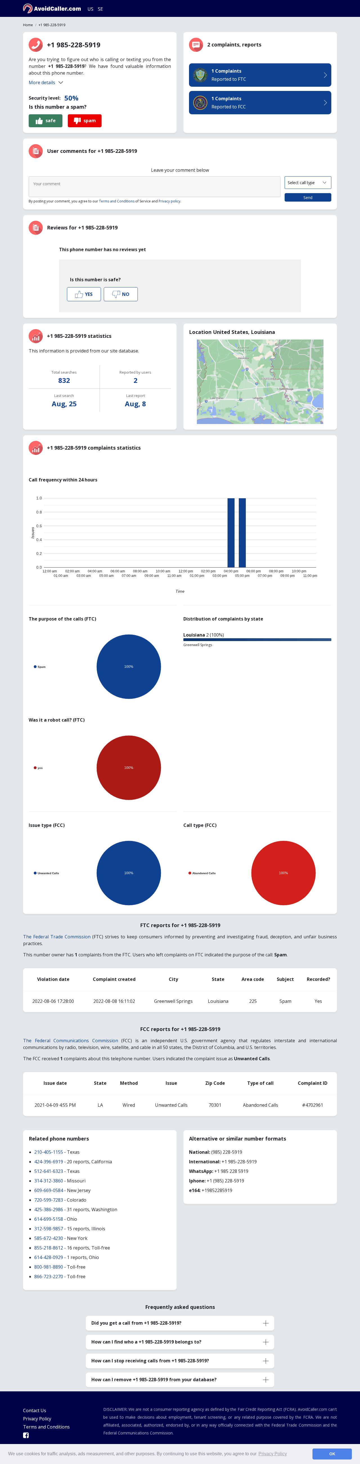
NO (125, 294)
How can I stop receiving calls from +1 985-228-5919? (150, 1361)
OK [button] (332, 1454)
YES (89, 294)
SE (100, 9)
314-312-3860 (48, 1181)
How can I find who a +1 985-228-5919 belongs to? (146, 1342)
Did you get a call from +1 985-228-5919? (136, 1323)
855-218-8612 (48, 1248)
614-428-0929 (48, 1257)
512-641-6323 (48, 1171)
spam (90, 120)
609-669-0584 (48, 1190)
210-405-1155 (48, 1152)
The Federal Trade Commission (57, 937)
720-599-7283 (48, 1200)
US (90, 9)
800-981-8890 (48, 1267)
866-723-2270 (48, 1276)
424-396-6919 (48, 1162)
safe (51, 120)
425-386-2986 (48, 1209)
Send (307, 197)
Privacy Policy (37, 1419)
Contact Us (34, 1410)
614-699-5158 (48, 1219)
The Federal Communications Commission (70, 1040)
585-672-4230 (48, 1238)
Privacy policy (169, 201)
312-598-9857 (48, 1229)
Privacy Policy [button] (272, 1453)
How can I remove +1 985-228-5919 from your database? (154, 1379)
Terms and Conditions (116, 201)
